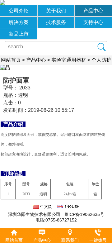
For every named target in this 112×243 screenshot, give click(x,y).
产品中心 (93, 10)
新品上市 (19, 33)
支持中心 (93, 22)
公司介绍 (19, 10)
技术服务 (56, 22)
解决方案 (19, 22)
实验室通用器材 (68, 60)
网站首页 (11, 60)
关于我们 (56, 10)
